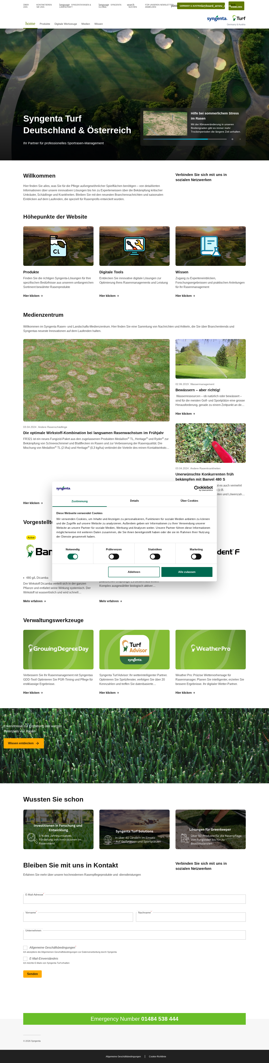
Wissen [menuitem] (98, 23)
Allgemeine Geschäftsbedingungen (52, 947)
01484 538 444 (159, 1019)
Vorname (31, 912)
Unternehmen (33, 930)
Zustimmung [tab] (80, 501)
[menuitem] (30, 23)
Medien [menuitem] (85, 23)
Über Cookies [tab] (189, 500)
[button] (193, 127)
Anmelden (236, 5)
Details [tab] (134, 500)
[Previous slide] (233, 139)
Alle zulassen (186, 571)
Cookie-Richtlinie (157, 1056)
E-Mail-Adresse (34, 894)
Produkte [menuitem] (45, 23)
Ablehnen (134, 571)
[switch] (114, 557)
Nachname (145, 912)
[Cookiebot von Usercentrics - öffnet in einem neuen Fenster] (197, 488)
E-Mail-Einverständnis (43, 958)
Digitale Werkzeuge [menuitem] (66, 23)
